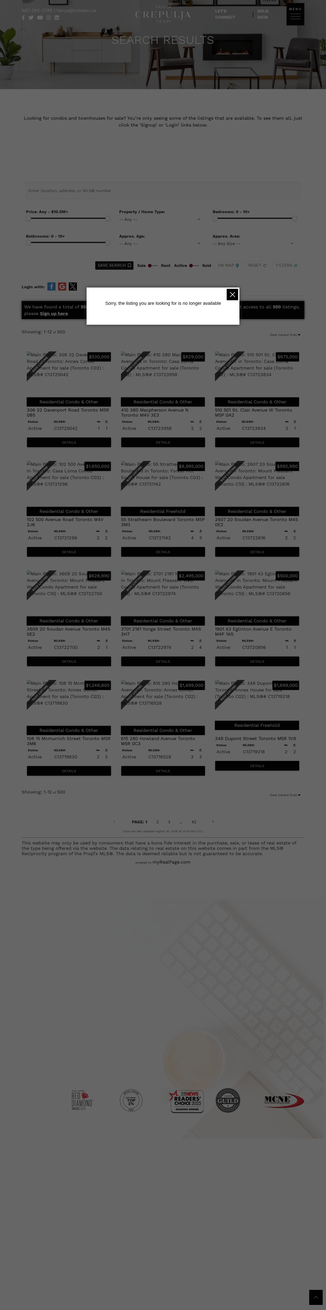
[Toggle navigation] (295, 16)
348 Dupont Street (255, 738)
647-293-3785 (38, 10)
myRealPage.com (172, 862)
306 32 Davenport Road (68, 412)
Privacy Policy (166, 1059)
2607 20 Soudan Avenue (256, 522)
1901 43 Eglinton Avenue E (253, 631)
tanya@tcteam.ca (76, 10)
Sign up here (54, 313)
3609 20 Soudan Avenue (69, 631)
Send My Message (211, 1024)
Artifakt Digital (184, 1071)
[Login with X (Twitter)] (73, 286)
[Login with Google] (62, 286)
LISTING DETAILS (69, 442)
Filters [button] (284, 265)
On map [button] (226, 265)
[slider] (28, 218)
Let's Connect (225, 14)
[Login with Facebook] (51, 286)
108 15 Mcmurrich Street (69, 741)
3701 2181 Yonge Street (161, 631)
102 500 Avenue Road (65, 522)
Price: (47, 211)
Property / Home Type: (142, 211)
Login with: (33, 286)
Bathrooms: (45, 236)
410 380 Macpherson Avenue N (154, 412)
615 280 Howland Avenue (158, 741)
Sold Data (262, 14)
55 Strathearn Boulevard (163, 522)
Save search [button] (112, 265)
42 (194, 822)
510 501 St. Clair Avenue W (253, 412)
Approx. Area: (226, 236)
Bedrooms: (231, 211)
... (180, 822)
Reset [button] (254, 265)
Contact (160, 1065)
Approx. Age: (132, 236)
